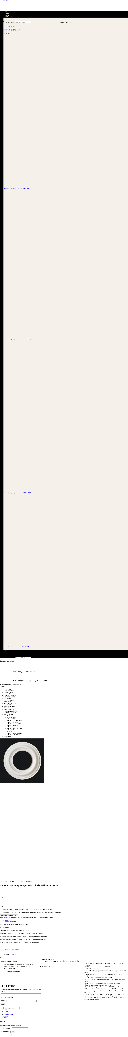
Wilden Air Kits (11, 717)
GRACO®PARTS (8, 700)
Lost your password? (5, 1035)
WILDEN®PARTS (8, 714)
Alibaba (5, 651)
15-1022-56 (50, 917)
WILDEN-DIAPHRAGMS (14, 720)
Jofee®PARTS (7, 701)
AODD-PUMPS (8, 16)
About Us (6, 13)
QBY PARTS (7, 705)
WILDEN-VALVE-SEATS (14, 733)
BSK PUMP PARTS (9, 697)
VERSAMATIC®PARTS (10, 712)
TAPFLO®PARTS (8, 709)
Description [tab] (6, 920)
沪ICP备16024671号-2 (72, 961)
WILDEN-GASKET (13, 722)
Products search (10, 22)
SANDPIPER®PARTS (10, 706)
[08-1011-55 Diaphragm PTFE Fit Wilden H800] (7, 906)
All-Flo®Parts (7, 689)
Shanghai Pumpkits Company (9, 961)
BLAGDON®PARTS (9, 695)
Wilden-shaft (10, 731)
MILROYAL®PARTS (9, 703)
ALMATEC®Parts (8, 690)
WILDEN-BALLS (12, 719)
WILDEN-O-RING (12, 727)
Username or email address (10, 1025)
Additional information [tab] (9, 921)
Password (5, 1028)
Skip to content (4, 0)
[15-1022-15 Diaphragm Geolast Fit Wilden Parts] (7, 897)
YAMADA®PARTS (9, 736)
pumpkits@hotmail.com (13, 971)
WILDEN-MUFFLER (13, 725)
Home (5, 11)
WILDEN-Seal (11, 730)
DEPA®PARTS (7, 698)
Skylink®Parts (7, 708)
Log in (12, 1031)
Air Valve (9, 716)
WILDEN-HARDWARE (14, 723)
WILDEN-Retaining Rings (14, 728)
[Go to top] (42, 963)
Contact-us (6, 15)
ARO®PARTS (7, 694)
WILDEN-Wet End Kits (13, 734)
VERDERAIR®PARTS (10, 711)
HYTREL (15, 954)
